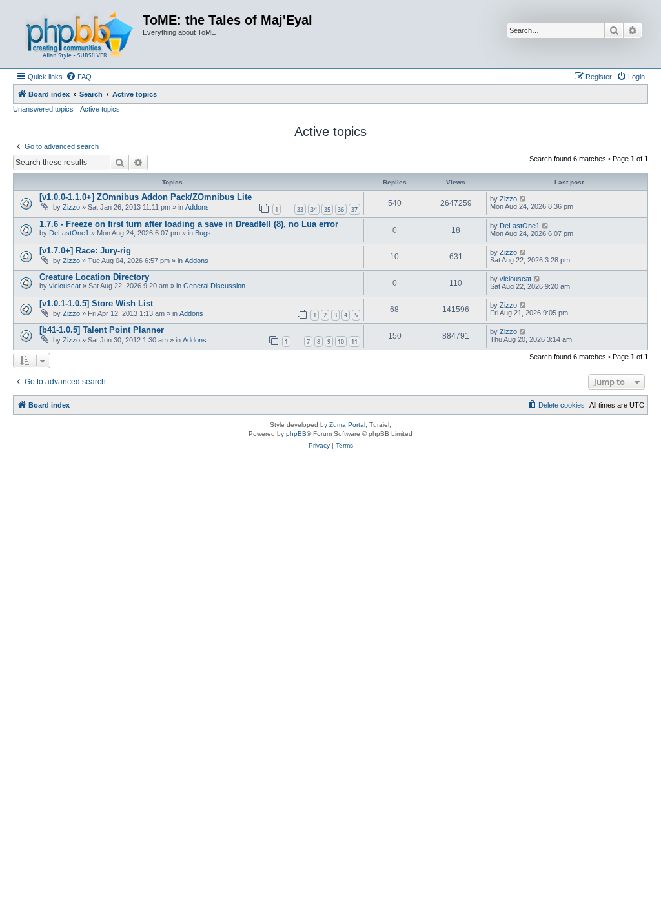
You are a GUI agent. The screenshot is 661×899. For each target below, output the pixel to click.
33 (300, 209)
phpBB (296, 433)
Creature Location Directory (94, 277)
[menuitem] (79, 76)
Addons (197, 207)
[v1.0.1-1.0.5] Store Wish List (96, 303)
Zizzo (71, 207)
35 (327, 209)
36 (341, 209)
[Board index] (79, 34)
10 (341, 341)
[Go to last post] (523, 199)
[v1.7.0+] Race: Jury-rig (85, 250)
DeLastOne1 (69, 233)
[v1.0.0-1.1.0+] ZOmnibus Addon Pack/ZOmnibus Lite (145, 197)
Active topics (100, 109)
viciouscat (65, 286)
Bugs (203, 233)
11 (354, 341)
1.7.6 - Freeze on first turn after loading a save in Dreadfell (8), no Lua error (188, 224)
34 (313, 209)
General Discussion (214, 286)
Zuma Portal (347, 424)
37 (354, 209)
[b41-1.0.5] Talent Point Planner (101, 330)
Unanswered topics (43, 109)
